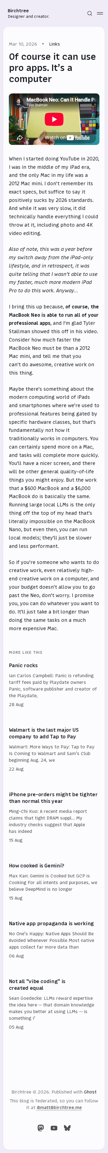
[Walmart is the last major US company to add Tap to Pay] (54, 749)
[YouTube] (54, 1128)
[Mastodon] (41, 1128)
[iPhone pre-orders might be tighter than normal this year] (54, 817)
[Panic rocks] (54, 685)
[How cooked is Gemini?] (54, 882)
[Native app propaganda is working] (54, 940)
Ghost (90, 1092)
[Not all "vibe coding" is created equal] (54, 1004)
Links (54, 44)
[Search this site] (90, 13)
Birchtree (18, 11)
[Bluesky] (67, 1128)
